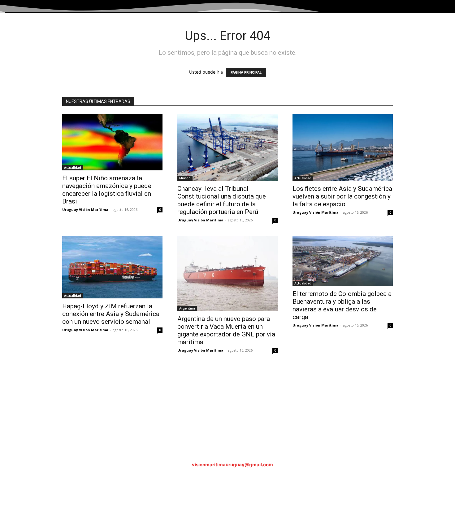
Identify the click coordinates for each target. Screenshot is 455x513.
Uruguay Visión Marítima (85, 209)
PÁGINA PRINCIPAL (246, 72)
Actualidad (72, 167)
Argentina (187, 308)
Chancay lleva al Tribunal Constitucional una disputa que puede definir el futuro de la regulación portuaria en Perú (221, 200)
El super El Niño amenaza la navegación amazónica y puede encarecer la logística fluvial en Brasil (106, 189)
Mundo (185, 178)
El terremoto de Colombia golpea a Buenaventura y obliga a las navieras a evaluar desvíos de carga (342, 305)
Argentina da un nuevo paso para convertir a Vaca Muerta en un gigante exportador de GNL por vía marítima (226, 330)
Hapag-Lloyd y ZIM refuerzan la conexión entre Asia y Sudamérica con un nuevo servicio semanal (110, 313)
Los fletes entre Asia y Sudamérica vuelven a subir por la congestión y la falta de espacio (342, 196)
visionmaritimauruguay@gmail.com (232, 465)
